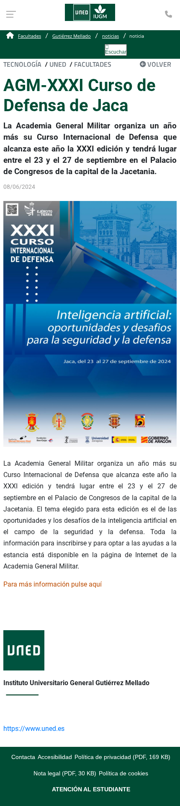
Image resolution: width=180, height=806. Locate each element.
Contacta (23, 757)
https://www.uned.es (33, 729)
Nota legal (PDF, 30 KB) (64, 773)
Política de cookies (123, 773)
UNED (57, 64)
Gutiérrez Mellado (71, 36)
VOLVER (159, 64)
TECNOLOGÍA (22, 64)
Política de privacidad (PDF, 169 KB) (122, 757)
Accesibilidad (55, 757)
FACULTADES (92, 64)
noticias (110, 36)
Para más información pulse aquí (52, 584)
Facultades (29, 36)
